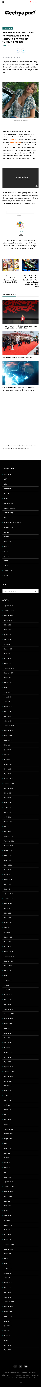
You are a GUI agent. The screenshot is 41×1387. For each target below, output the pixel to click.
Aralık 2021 (7, 874)
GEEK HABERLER (7, 28)
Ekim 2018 (7, 1057)
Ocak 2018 (7, 1100)
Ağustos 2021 (8, 894)
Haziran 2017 (8, 1134)
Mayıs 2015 (8, 1254)
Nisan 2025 (8, 683)
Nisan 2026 (8, 625)
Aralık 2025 (7, 644)
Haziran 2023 (8, 788)
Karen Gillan (12, 212)
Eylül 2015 (7, 1235)
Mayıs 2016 (8, 1196)
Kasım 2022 (8, 822)
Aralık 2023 (7, 759)
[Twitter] (23, 50)
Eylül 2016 (7, 1177)
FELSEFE (7, 494)
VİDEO (6, 575)
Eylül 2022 (7, 831)
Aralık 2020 (7, 932)
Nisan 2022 (8, 855)
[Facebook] (18, 50)
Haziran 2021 (8, 903)
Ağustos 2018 (8, 1066)
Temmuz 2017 (9, 1129)
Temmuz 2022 (9, 841)
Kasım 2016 (8, 1167)
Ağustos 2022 (8, 836)
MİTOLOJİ (7, 542)
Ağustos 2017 (8, 1124)
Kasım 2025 (8, 649)
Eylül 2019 (7, 1004)
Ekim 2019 (7, 999)
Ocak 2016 (7, 1215)
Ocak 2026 (7, 639)
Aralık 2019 (7, 990)
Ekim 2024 (7, 711)
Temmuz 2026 (9, 611)
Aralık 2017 (7, 1105)
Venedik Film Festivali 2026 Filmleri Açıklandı (17, 357)
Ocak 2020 (7, 985)
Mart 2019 (7, 1033)
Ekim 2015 (7, 1230)
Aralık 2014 (7, 1278)
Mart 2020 (7, 975)
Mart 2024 (7, 745)
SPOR (6, 561)
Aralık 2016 (7, 1162)
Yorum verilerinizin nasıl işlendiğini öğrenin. (16, 448)
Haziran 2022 (8, 846)
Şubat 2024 (8, 750)
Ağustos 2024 (8, 721)
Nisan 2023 (8, 798)
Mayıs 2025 (8, 678)
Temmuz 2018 (9, 1071)
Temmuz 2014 (9, 1302)
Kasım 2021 (8, 879)
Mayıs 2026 (8, 620)
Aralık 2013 (7, 1335)
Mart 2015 (7, 1263)
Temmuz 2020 (9, 956)
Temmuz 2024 (9, 726)
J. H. (5, 45)
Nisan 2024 (8, 740)
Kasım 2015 (8, 1225)
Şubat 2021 (8, 922)
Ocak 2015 (7, 1273)
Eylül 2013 (7, 1350)
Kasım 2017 (8, 1110)
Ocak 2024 (7, 755)
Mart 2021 (7, 918)
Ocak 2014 (7, 1331)
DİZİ (5, 484)
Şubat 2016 (8, 1210)
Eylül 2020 (7, 946)
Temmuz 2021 (9, 898)
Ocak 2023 (7, 812)
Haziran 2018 (8, 1076)
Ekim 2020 (7, 942)
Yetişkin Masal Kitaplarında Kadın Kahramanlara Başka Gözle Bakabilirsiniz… (10, 279)
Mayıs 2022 (8, 850)
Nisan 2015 (8, 1259)
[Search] (30, 2)
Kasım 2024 (8, 707)
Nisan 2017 (8, 1143)
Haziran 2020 (8, 961)
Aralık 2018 (7, 1047)
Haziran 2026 (8, 615)
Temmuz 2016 (9, 1186)
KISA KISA (7, 518)
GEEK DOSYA (8, 503)
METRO (6, 537)
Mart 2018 (7, 1090)
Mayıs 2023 (8, 793)
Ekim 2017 (7, 1114)
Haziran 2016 (8, 1191)
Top (21, 1383)
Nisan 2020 (8, 970)
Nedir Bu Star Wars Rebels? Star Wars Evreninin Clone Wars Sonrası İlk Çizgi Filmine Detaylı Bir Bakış (31, 281)
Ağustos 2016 (8, 1182)
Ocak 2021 (7, 927)
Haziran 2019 (8, 1018)
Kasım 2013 (8, 1340)
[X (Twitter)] (20, 1366)
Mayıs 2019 (8, 1023)
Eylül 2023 (7, 774)
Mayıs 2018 (8, 1081)
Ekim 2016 (7, 1172)
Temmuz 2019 (9, 1014)
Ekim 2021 (7, 884)
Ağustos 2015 (8, 1239)
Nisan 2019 (8, 1028)
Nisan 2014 (8, 1316)
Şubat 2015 (8, 1268)
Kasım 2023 (8, 764)
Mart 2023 (7, 802)
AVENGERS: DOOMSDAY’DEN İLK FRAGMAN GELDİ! (18, 387)
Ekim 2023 (7, 769)
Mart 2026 (7, 630)
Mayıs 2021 (8, 908)
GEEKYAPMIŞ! (8, 513)
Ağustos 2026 (8, 606)
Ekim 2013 (7, 1345)
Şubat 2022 (8, 865)
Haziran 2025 (8, 673)
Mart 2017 (7, 1148)
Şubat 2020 (8, 980)
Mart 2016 (7, 1206)
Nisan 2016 (8, 1201)
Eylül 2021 (7, 889)
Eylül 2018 (7, 1062)
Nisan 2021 (8, 913)
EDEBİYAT (7, 489)
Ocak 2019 (7, 1042)
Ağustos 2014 (8, 1297)
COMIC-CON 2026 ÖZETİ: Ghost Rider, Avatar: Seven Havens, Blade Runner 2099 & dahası (19, 327)
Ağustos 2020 (8, 951)
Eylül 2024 (7, 716)
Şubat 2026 (8, 635)
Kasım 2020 (8, 937)
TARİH (6, 566)
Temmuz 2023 (9, 783)
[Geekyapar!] (20, 12)
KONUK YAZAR (9, 527)
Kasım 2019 (8, 994)
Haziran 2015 (8, 1249)
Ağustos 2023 (8, 778)
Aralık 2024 (7, 702)
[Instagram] (26, 1366)
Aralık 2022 (7, 817)
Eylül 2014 (7, 1292)
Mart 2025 (7, 687)
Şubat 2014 (8, 1326)
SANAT (6, 556)
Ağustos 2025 (8, 663)
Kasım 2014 (8, 1283)
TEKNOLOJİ (8, 570)
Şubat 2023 (8, 807)
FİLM (6, 498)
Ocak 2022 (7, 870)
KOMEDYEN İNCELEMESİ (12, 522)
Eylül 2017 (7, 1119)
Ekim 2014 (7, 1287)
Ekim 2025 (7, 654)
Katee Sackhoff (26, 212)
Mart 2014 (7, 1321)
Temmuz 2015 (9, 1244)
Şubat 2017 (8, 1153)
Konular (6, 532)
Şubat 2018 (8, 1095)
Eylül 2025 (7, 659)
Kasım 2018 (8, 1052)
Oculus (20, 215)
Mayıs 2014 (8, 1311)
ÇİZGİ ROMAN (9, 474)
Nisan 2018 (8, 1086)
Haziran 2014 (8, 1307)
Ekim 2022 (7, 826)
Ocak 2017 (7, 1158)
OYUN (6, 551)
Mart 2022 (7, 860)
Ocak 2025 (7, 697)
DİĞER (6, 479)
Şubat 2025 (8, 692)
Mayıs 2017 (8, 1138)
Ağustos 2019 (8, 1009)
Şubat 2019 (8, 1038)
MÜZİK (6, 546)
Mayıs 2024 (8, 735)
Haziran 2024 (8, 731)
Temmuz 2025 (9, 668)
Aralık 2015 (7, 1220)
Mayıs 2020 (8, 966)
